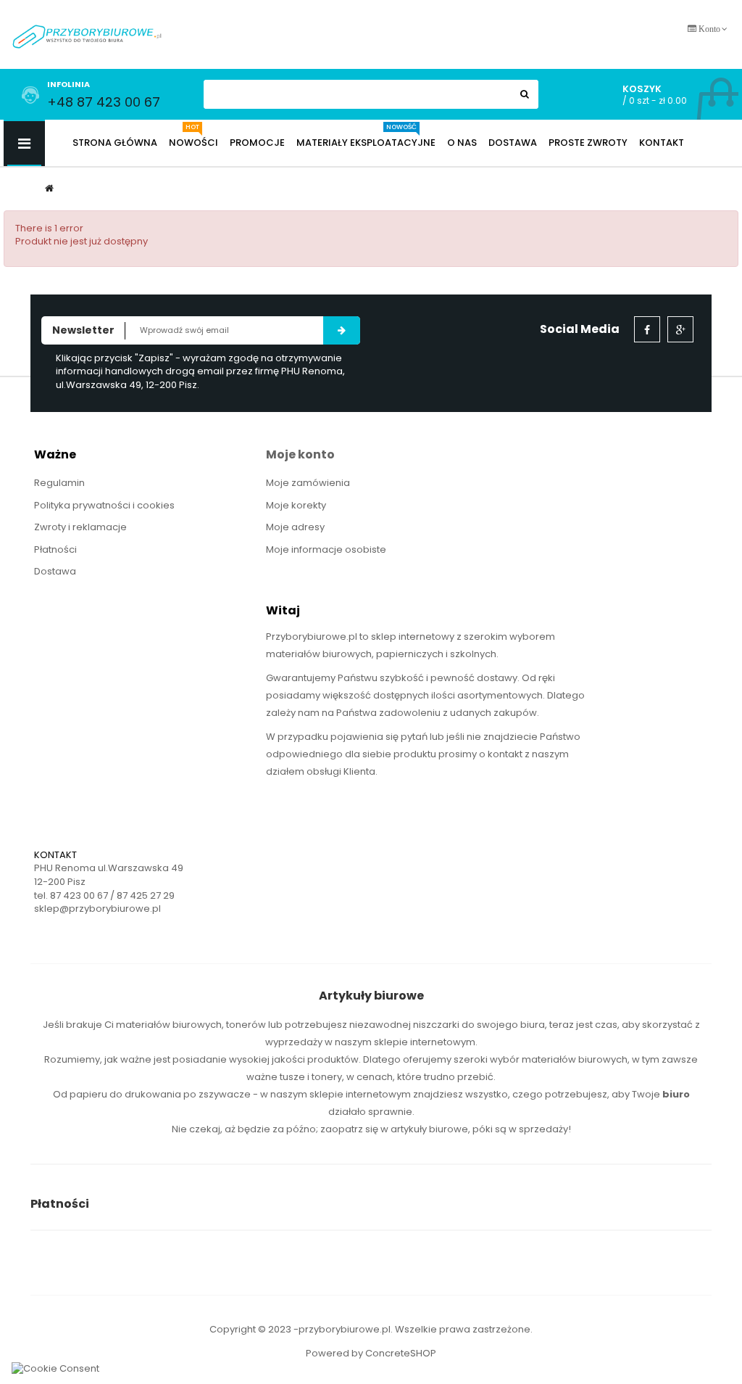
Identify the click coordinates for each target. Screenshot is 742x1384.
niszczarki (436, 1024)
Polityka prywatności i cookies (104, 505)
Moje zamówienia (308, 483)
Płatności (55, 549)
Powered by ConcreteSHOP (371, 1353)
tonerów (246, 1024)
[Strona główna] (49, 188)
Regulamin (59, 483)
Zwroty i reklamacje (80, 527)
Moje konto (300, 454)
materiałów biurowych (169, 1024)
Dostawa (55, 571)
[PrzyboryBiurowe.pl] (87, 35)
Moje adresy (295, 527)
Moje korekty (296, 505)
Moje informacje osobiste (326, 549)
